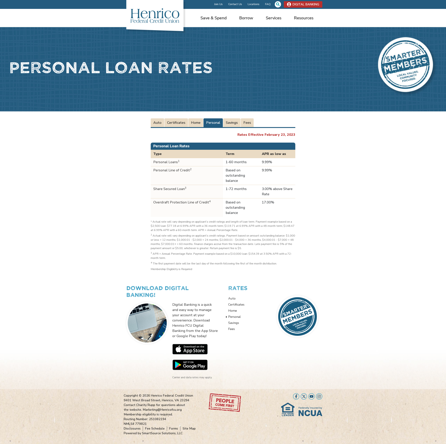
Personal (213, 122)
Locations (253, 4)
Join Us (218, 4)
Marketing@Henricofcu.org (162, 410)
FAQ (268, 4)
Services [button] (273, 18)
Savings (232, 122)
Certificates (176, 122)
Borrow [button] (246, 18)
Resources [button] (303, 18)
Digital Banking (306, 4)
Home (196, 122)
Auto (157, 122)
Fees (247, 122)
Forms (173, 428)
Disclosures (132, 428)
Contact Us (235, 4)
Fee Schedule (155, 428)
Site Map (189, 428)
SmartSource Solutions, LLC (162, 433)
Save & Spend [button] (214, 18)
